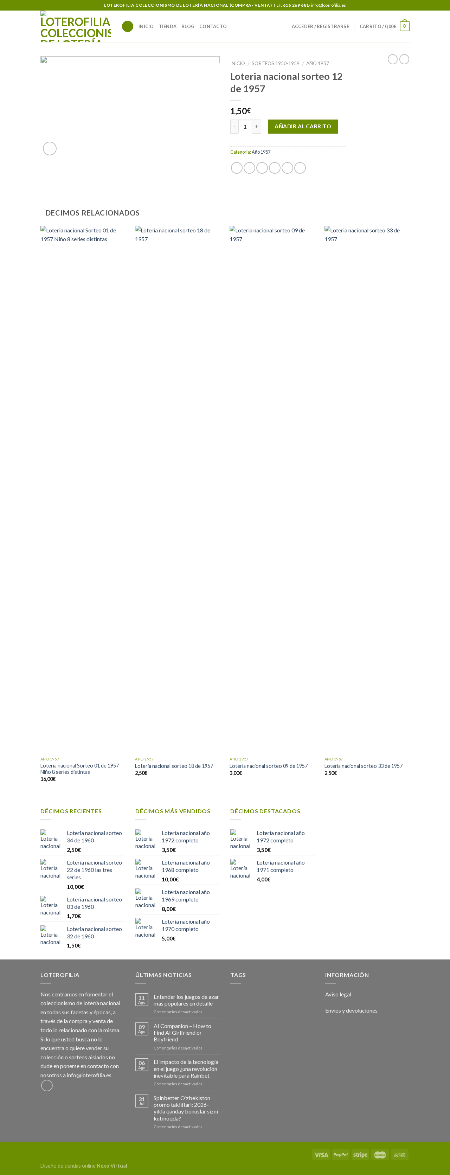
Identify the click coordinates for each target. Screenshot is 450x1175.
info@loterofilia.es (89, 1075)
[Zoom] (50, 148)
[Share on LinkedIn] (300, 168)
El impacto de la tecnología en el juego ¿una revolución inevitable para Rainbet (186, 1068)
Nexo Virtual (112, 1166)
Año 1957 (317, 63)
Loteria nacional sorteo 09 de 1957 (269, 766)
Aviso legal (338, 994)
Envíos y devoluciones (351, 1010)
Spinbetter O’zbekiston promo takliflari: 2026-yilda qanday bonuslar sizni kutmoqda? (186, 1108)
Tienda (168, 26)
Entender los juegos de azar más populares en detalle (186, 1000)
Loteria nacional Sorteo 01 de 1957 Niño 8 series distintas (79, 769)
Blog (187, 26)
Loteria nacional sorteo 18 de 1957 (174, 766)
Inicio (146, 26)
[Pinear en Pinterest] (275, 168)
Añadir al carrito (303, 126)
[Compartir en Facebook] (237, 168)
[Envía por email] (262, 168)
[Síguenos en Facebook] (406, 5)
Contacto (213, 26)
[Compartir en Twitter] (249, 168)
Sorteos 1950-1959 (276, 63)
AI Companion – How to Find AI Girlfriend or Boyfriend (182, 1032)
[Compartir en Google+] (287, 168)
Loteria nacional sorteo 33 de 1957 (363, 766)
